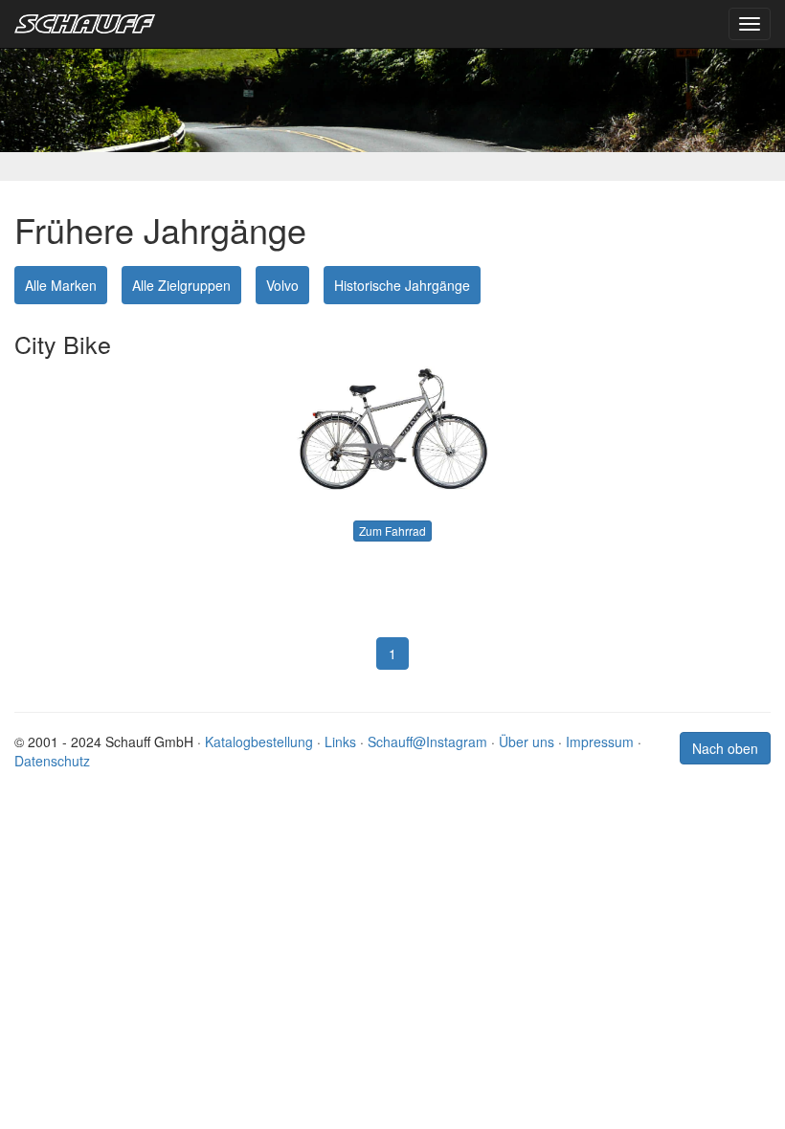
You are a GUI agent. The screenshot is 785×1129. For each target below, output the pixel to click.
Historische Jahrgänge (402, 285)
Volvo (282, 285)
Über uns (526, 741)
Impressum (600, 741)
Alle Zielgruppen (181, 285)
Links (340, 741)
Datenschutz (52, 760)
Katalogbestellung (259, 741)
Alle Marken (61, 285)
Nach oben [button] (725, 748)
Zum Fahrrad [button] (392, 530)
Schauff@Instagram (427, 741)
